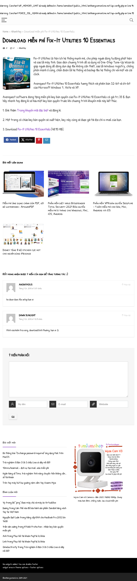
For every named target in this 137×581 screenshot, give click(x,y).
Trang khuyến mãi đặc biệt (32, 110)
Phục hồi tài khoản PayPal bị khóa (29, 536)
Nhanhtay (16, 31)
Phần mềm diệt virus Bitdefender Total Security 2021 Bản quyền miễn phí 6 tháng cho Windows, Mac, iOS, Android (68, 208)
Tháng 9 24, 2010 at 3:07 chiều (30, 288)
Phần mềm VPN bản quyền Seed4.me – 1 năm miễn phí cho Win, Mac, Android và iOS (113, 206)
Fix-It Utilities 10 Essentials (34, 129)
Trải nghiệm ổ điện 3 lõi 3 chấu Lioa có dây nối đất (26, 462)
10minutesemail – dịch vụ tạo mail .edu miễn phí (26, 468)
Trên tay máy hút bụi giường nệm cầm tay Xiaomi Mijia (29, 483)
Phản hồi (127, 284)
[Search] (131, 20)
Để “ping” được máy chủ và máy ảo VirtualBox (34, 502)
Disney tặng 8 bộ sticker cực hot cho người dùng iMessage (21, 251)
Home (5, 31)
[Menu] (4, 20)
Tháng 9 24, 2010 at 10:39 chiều (30, 319)
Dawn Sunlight (27, 315)
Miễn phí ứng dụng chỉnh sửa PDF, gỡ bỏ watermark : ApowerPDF (23, 205)
